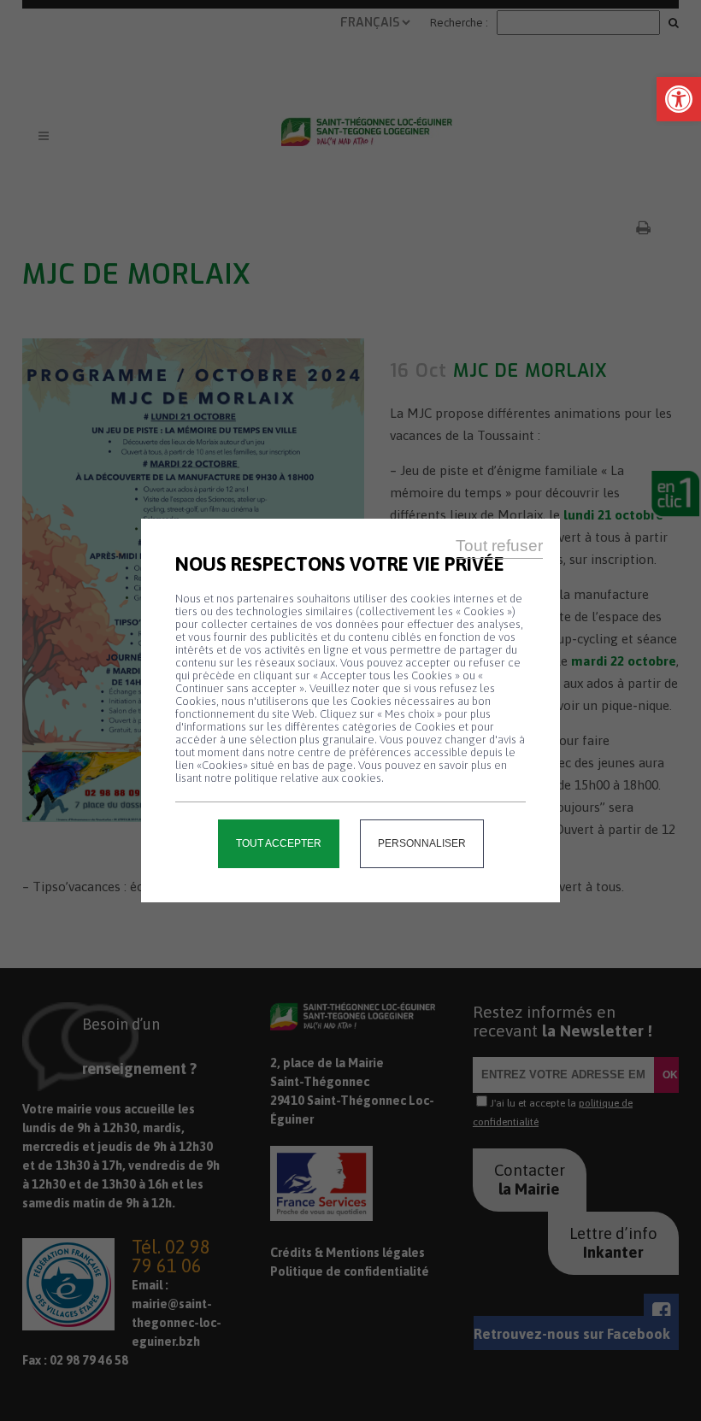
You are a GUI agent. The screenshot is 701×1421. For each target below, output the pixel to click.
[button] (679, 99)
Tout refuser (499, 546)
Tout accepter (278, 843)
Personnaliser (422, 843)
